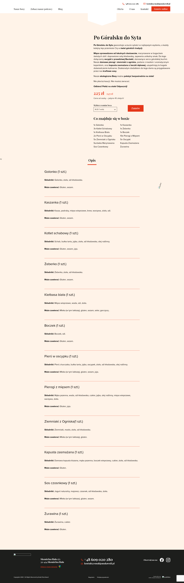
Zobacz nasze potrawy (41, 9)
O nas (132, 9)
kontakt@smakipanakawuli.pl (158, 4)
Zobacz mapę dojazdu (49, 567)
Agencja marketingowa (156, 577)
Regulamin (91, 577)
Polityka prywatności (103, 577)
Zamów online (161, 8)
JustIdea (150, 577)
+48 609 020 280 (132, 4)
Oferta (120, 9)
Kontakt (144, 9)
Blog (60, 9)
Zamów (135, 108)
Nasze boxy (19, 9)
